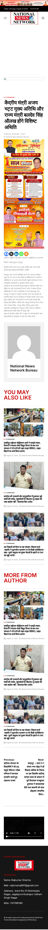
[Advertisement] (24, 50)
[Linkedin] (16, 254)
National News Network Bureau (17, 137)
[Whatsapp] (21, 254)
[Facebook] (6, 254)
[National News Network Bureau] (24, 342)
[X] (11, 254)
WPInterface (32, 920)
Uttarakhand (10, 97)
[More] (26, 254)
